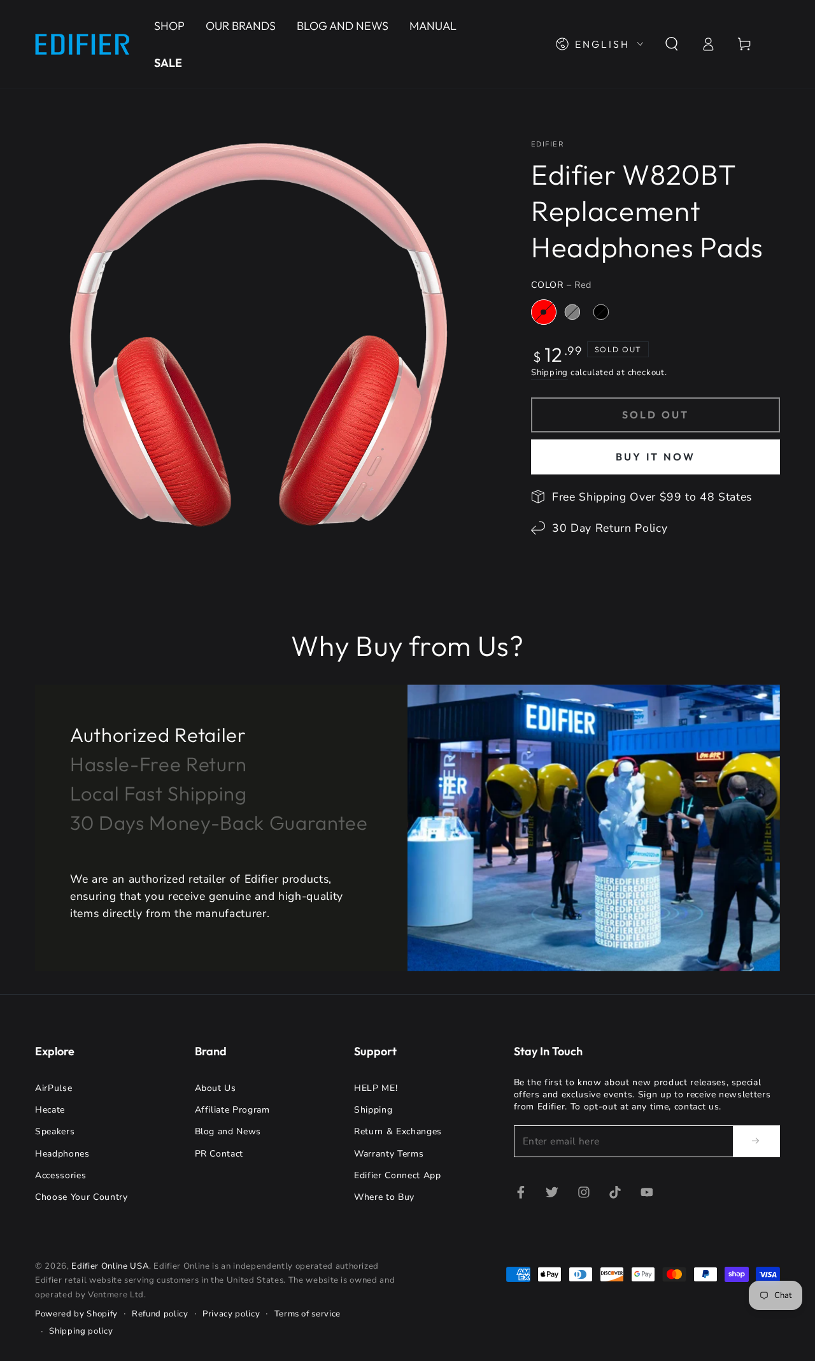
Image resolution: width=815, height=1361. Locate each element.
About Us (215, 1088)
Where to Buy (384, 1197)
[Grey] (572, 312)
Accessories (60, 1175)
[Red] (543, 312)
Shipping (549, 372)
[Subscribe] (756, 1140)
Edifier (547, 144)
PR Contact (219, 1154)
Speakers (54, 1131)
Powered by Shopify (76, 1314)
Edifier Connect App (397, 1175)
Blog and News (228, 1131)
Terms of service (307, 1314)
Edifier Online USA (110, 1266)
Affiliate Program (232, 1110)
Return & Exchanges (398, 1131)
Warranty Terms (388, 1154)
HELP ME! (375, 1088)
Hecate (50, 1110)
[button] (671, 44)
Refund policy (160, 1314)
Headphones (62, 1154)
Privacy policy (231, 1314)
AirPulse (53, 1088)
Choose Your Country (81, 1197)
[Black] (601, 312)
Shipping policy (81, 1331)
